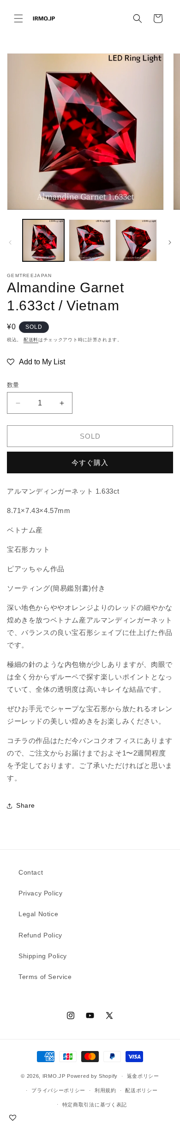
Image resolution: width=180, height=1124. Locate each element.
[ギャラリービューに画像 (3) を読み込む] (136, 240)
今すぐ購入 (90, 462)
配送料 (31, 339)
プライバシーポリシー (58, 1090)
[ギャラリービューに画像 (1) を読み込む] (43, 240)
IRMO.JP (54, 1076)
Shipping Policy (42, 956)
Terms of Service (45, 976)
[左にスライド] (10, 242)
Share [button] (25, 805)
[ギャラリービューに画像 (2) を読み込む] (89, 240)
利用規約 (105, 1090)
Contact (30, 872)
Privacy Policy (40, 893)
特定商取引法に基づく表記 (94, 1104)
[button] (18, 18)
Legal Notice (38, 914)
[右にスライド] (170, 242)
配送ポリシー (141, 1090)
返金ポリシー (143, 1076)
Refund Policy (40, 935)
